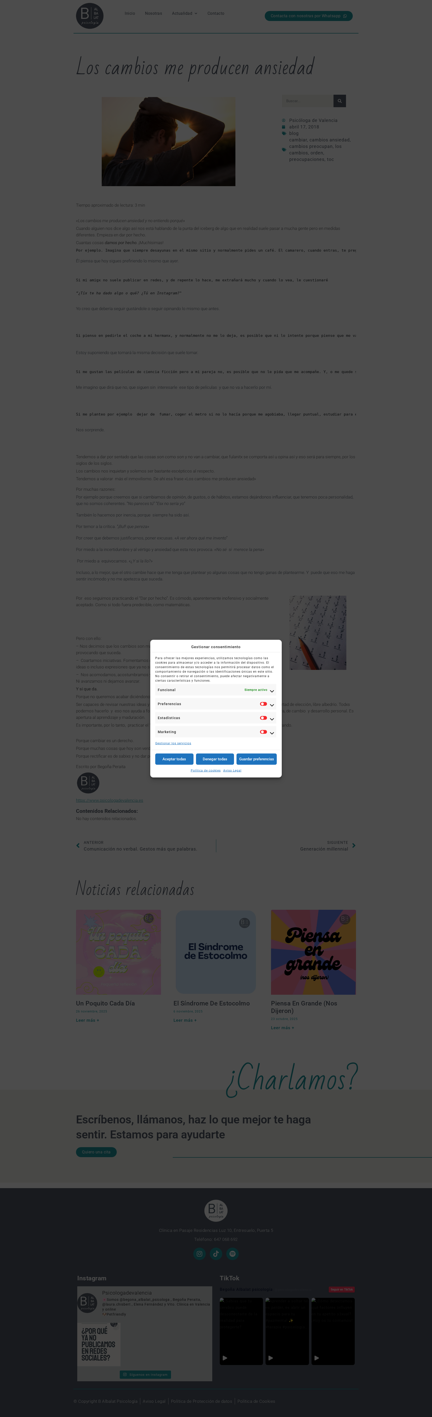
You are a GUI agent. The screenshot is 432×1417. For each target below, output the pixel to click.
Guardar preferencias (256, 759)
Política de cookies (206, 770)
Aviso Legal (232, 770)
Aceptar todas (174, 759)
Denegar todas (215, 759)
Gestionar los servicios (173, 743)
